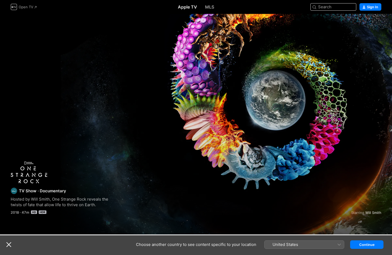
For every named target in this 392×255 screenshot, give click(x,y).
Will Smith (373, 212)
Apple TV (187, 7)
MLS (209, 7)
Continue (367, 244)
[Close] (8, 244)
